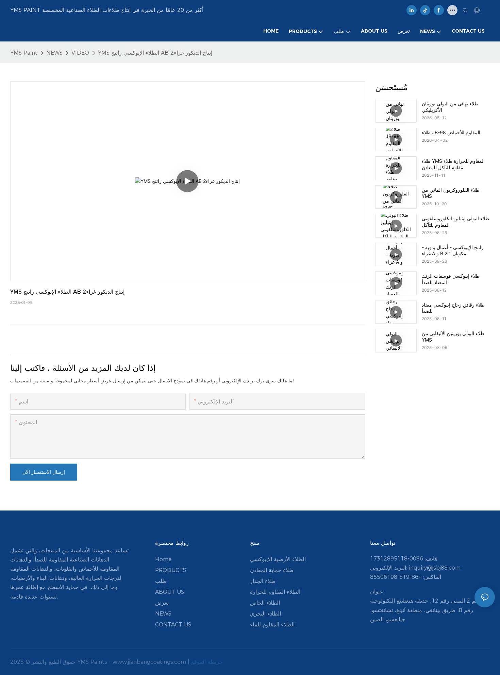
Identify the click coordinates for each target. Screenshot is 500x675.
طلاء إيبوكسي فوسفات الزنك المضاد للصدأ (451, 279)
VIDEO (80, 53)
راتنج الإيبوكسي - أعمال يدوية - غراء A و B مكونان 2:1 (453, 250)
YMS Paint (23, 53)
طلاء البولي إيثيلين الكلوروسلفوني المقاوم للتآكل (455, 221)
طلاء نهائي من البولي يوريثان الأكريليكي (450, 106)
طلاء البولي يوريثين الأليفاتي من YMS (453, 336)
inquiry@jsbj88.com (435, 568)
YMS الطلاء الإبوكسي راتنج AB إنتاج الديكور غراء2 (155, 53)
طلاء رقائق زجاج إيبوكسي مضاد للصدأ (453, 308)
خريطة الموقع (207, 662)
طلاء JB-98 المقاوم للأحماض (451, 132)
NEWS (54, 53)
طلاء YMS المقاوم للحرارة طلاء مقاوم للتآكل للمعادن (453, 164)
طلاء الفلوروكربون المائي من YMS (451, 193)
